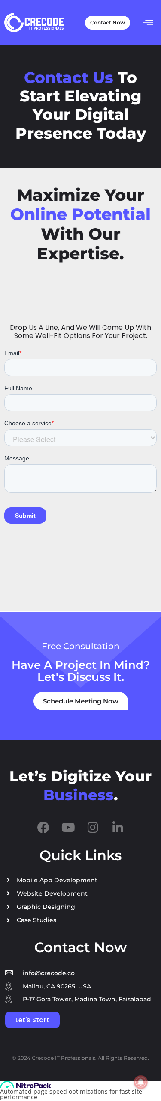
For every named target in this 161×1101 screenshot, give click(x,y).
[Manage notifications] (141, 1082)
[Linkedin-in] (118, 828)
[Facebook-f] (43, 828)
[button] (148, 22)
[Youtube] (68, 828)
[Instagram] (93, 828)
